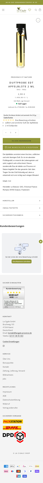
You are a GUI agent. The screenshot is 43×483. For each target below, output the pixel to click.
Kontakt (6, 367)
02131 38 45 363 (16, 336)
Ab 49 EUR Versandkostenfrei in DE (21, 2)
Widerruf (6, 404)
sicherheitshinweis (13, 215)
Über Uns (6, 359)
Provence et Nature (21, 77)
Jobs (4, 379)
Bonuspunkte (8, 363)
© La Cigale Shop (21, 453)
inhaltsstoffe (10, 208)
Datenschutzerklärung (11, 400)
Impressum (7, 392)
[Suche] (36, 10)
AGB (4, 396)
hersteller (8, 201)
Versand (26, 101)
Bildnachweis (8, 375)
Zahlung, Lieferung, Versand (14, 371)
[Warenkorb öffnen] (40, 10)
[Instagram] (3, 345)
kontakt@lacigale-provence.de (20, 333)
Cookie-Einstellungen (11, 341)
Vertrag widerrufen (10, 408)
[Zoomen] (38, 20)
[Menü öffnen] (3, 10)
